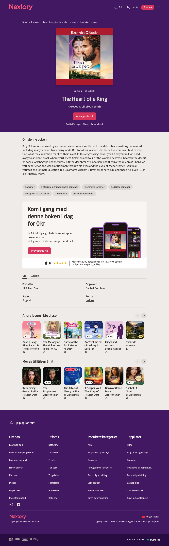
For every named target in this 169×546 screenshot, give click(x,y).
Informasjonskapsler (149, 521)
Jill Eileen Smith (91, 106)
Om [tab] (24, 275)
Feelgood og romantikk (37, 193)
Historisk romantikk (83, 193)
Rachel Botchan (95, 288)
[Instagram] (11, 505)
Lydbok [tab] (35, 275)
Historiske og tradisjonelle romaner (59, 22)
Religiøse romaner (120, 187)
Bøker (25, 22)
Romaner (35, 22)
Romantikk (61, 193)
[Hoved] (158, 7)
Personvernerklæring (120, 521)
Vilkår (135, 521)
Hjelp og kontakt (25, 423)
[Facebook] (18, 505)
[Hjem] (60, 7)
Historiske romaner (88, 22)
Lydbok (90, 300)
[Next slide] (144, 315)
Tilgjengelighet (101, 521)
